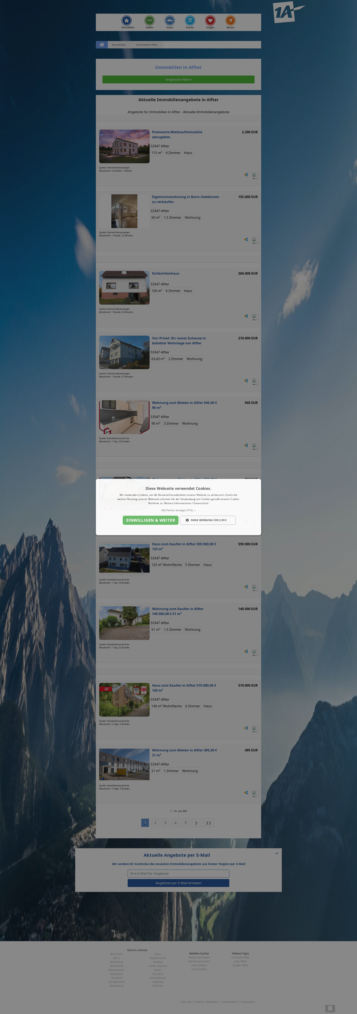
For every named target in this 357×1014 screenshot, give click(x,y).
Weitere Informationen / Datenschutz (186, 503)
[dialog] (178, 507)
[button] (178, 510)
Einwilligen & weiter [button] (150, 520)
